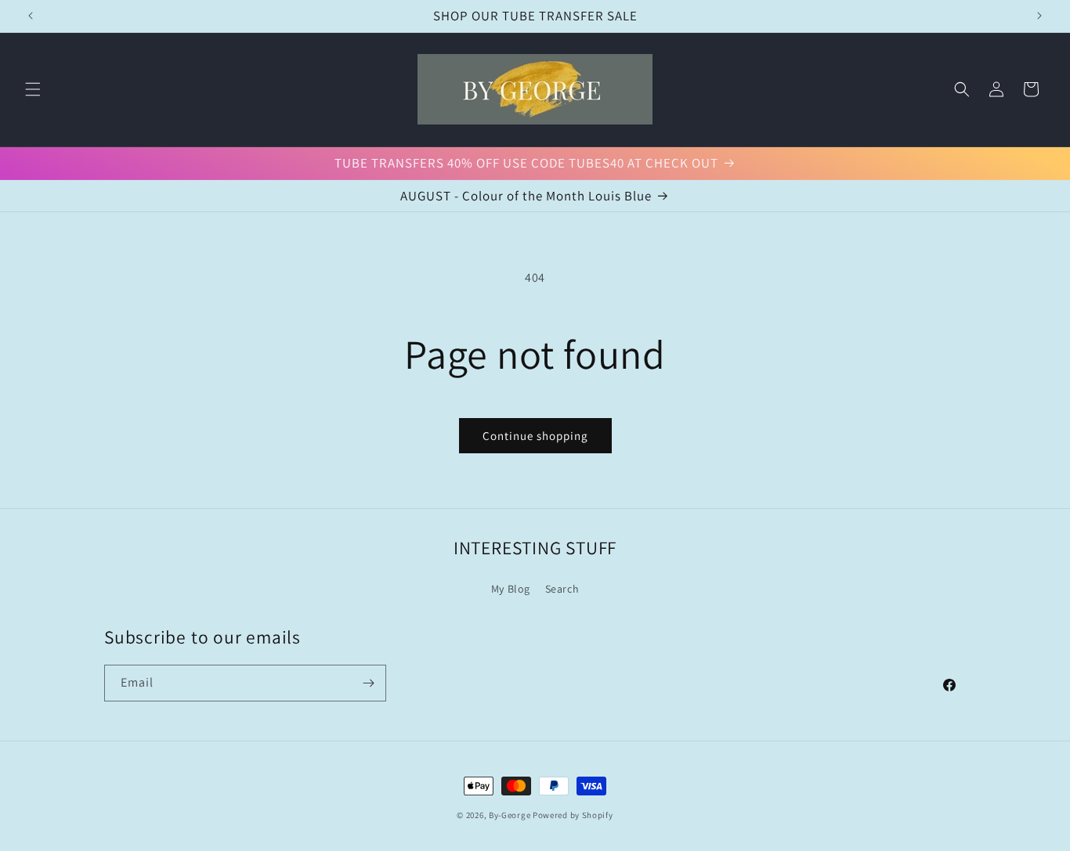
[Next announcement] (1039, 16)
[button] (33, 89)
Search (562, 589)
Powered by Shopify (573, 815)
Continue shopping (535, 435)
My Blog (510, 589)
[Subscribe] (368, 683)
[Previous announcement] (30, 16)
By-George (509, 815)
